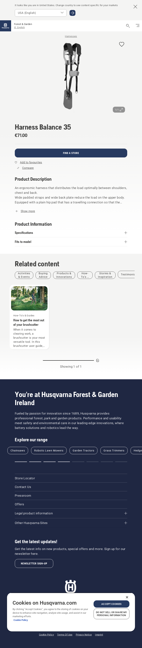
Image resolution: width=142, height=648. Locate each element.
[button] (122, 44)
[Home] (5, 25)
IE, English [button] (19, 27)
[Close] (127, 597)
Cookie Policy (20, 620)
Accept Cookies (111, 604)
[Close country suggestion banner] (135, 7)
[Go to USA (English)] (72, 13)
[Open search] (128, 25)
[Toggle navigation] (137, 25)
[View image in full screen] (71, 77)
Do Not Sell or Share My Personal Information (111, 614)
